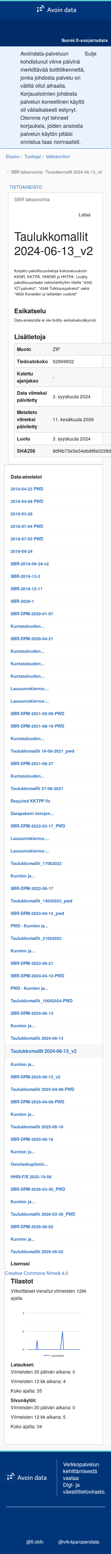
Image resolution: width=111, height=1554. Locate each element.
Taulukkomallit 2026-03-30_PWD (43, 1214)
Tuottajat (33, 156)
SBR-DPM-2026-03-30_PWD (38, 1189)
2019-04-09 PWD (27, 501)
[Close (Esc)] (104, 6)
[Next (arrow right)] (100, 777)
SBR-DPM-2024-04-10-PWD (37, 976)
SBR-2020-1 (22, 601)
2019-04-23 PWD (27, 489)
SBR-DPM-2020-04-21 (32, 638)
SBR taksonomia (26, 172)
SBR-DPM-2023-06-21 (32, 963)
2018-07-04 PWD (27, 526)
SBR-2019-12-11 (27, 589)
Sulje (90, 53)
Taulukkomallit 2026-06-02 (37, 1251)
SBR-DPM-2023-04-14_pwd (37, 913)
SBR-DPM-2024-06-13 (32, 1013)
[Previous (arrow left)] (10, 777)
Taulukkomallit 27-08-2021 (37, 788)
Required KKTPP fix (30, 801)
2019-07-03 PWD (27, 539)
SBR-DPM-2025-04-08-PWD (37, 1102)
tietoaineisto (25, 187)
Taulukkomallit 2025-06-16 (37, 1127)
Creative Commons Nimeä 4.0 (36, 1273)
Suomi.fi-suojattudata (85, 40)
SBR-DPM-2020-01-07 (32, 613)
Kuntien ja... (23, 876)
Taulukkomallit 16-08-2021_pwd (42, 751)
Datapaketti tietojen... (32, 813)
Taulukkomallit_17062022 (36, 863)
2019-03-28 (22, 514)
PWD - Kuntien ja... (29, 926)
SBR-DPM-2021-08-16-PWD (37, 726)
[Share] (91, 6)
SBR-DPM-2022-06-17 (32, 888)
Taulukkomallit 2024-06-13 (37, 1038)
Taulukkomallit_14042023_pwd (42, 901)
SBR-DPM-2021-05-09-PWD (37, 713)
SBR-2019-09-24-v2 (30, 564)
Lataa (85, 214)
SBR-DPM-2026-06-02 (32, 1226)
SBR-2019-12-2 (25, 576)
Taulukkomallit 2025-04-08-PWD (42, 1089)
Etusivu (13, 156)
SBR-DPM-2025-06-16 (32, 1139)
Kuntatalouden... (27, 626)
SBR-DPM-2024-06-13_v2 (35, 1077)
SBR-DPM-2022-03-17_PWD (38, 826)
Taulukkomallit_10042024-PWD (42, 1001)
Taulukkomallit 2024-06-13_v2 (74, 172)
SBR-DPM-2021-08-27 (32, 763)
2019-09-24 (22, 551)
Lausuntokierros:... (30, 688)
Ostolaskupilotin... (29, 1164)
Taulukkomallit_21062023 (36, 938)
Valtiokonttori (58, 156)
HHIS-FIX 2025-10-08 (31, 1176)
